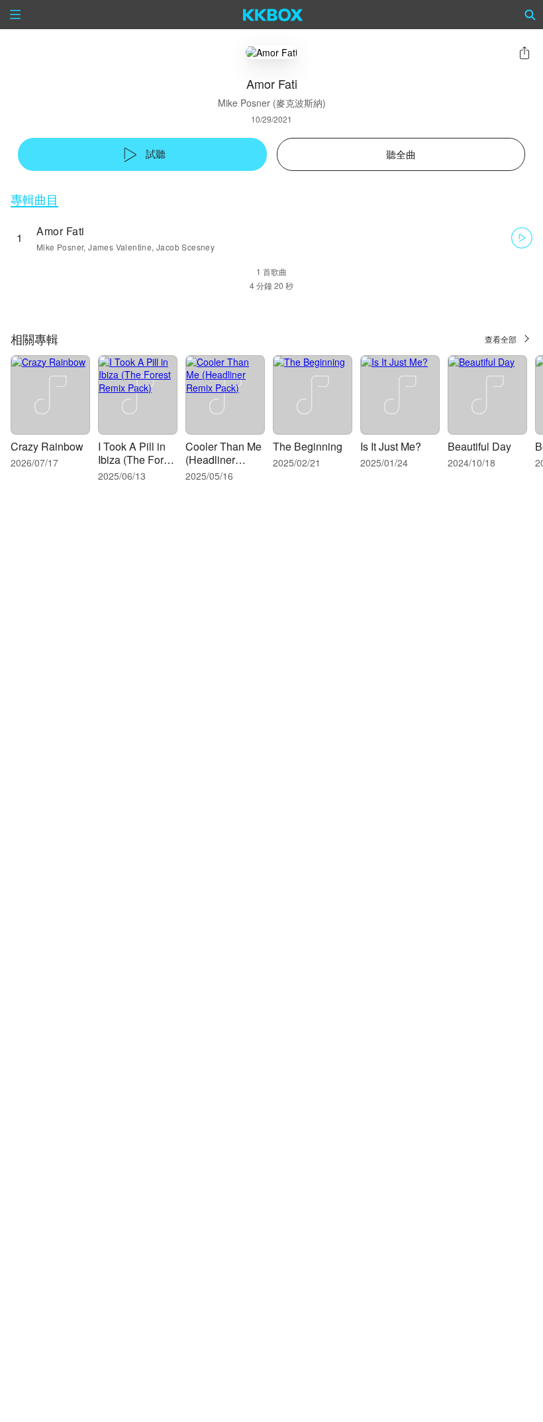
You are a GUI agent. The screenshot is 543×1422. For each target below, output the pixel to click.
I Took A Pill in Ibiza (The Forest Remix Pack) (137, 459)
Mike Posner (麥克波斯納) (272, 102)
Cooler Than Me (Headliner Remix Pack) (223, 459)
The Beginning (307, 446)
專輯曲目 (34, 199)
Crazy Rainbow (47, 446)
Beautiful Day (479, 446)
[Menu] (15, 15)
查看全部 (501, 339)
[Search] (530, 15)
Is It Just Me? (390, 446)
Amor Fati (60, 231)
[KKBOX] (273, 14)
